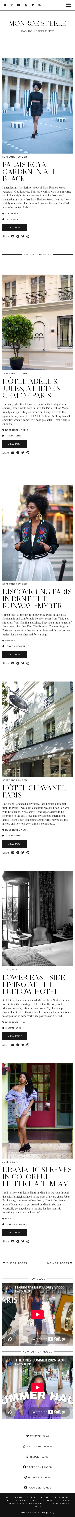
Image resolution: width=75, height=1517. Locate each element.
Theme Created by (37, 1512)
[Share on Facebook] (17, 236)
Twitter (39, 1436)
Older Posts (16, 1263)
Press (66, 1500)
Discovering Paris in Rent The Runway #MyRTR (37, 599)
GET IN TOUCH (49, 1500)
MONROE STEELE (37, 23)
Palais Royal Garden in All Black (29, 171)
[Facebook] (26, 5)
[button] (69, 5)
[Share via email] (12, 236)
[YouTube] (19, 5)
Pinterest (39, 1477)
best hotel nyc (15, 830)
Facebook (39, 1467)
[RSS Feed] (39, 5)
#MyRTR (10, 640)
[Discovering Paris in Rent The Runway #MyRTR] (37, 533)
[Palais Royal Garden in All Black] (37, 106)
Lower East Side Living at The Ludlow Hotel (33, 984)
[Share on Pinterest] (27, 236)
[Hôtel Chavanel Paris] (37, 729)
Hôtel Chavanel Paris (34, 791)
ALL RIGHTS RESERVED (54, 1497)
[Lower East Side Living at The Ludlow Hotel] (37, 918)
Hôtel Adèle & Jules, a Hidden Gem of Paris (31, 388)
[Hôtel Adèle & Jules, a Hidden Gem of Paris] (37, 322)
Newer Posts (58, 1263)
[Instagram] (12, 5)
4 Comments (13, 435)
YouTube (39, 1487)
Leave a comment (17, 646)
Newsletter (16, 1503)
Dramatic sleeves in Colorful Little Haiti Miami (37, 1176)
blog (8, 1218)
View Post (15, 227)
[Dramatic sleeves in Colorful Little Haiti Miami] (37, 1111)
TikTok (39, 1456)
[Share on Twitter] (22, 236)
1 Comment (12, 219)
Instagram (38, 1446)
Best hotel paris (16, 430)
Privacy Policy (39, 1503)
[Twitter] (5, 5)
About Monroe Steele (21, 1500)
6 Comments (13, 1028)
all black (11, 213)
